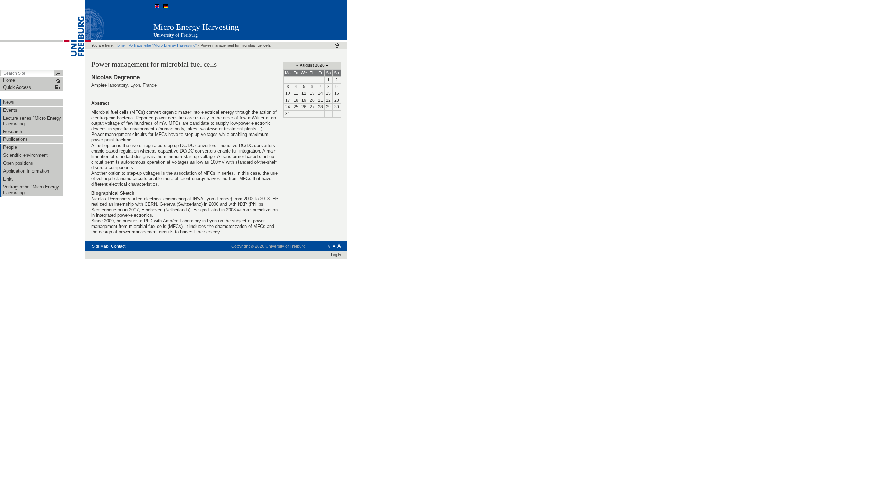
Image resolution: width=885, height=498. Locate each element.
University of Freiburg (175, 35)
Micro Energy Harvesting (196, 26)
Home (120, 45)
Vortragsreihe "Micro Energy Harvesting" (163, 45)
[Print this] (337, 45)
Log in (336, 255)
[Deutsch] (165, 6)
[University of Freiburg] (74, 34)
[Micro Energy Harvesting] (313, 20)
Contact (118, 246)
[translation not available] (157, 6)
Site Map (100, 246)
